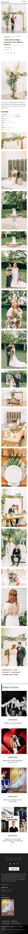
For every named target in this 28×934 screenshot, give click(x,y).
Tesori (5, 124)
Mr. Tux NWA (6, 125)
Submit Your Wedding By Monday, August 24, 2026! (13, 761)
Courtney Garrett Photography (13, 114)
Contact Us (3, 895)
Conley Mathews (6, 129)
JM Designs (6, 120)
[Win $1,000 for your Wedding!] (14, 703)
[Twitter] (8, 53)
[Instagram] (10, 864)
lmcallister (8, 47)
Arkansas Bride (7, 36)
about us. (9, 884)
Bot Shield (23, 929)
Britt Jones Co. (8, 118)
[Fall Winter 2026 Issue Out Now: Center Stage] (14, 780)
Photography (6, 37)
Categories (19, 36)
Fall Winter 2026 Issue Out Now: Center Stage (12, 800)
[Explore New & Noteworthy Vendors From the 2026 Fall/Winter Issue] (14, 819)
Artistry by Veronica (9, 127)
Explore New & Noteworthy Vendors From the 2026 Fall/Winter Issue (12, 840)
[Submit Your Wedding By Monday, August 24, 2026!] (14, 741)
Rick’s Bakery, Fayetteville (10, 122)
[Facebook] (5, 53)
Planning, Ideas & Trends (10, 674)
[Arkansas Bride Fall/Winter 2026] (7, 907)
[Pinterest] (11, 53)
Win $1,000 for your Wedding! (12, 723)
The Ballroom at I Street (9, 116)
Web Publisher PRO (10, 929)
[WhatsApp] (14, 53)
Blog (13, 36)
